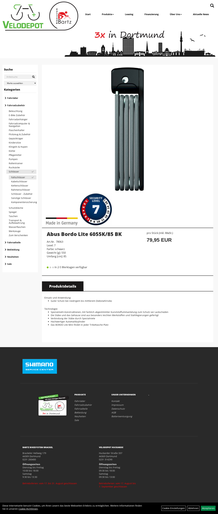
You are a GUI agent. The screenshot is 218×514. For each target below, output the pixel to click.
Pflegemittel (15, 155)
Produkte (107, 14)
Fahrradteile (14, 242)
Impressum (117, 404)
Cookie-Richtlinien (28, 508)
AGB (113, 412)
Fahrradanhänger (18, 119)
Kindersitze (15, 142)
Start (88, 14)
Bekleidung (13, 249)
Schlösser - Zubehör (22, 193)
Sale (9, 263)
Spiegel (13, 212)
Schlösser (14, 171)
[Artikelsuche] (212, 5)
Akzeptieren (208, 508)
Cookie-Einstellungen (173, 508)
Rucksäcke (14, 167)
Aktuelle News (201, 14)
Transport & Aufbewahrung (17, 221)
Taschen (13, 216)
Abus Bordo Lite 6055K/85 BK (84, 234)
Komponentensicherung (23, 202)
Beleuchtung (15, 111)
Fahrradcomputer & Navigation (19, 125)
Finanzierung (151, 14)
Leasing (129, 14)
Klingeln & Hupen (18, 146)
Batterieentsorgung (121, 416)
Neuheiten (13, 256)
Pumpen (13, 159)
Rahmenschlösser (20, 189)
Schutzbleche (16, 207)
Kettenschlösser (19, 185)
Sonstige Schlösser (21, 198)
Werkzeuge (15, 231)
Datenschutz (118, 408)
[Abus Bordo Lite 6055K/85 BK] (127, 129)
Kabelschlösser (19, 181)
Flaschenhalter (17, 130)
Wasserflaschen (17, 226)
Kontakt (115, 401)
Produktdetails (62, 286)
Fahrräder (12, 98)
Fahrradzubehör (16, 105)
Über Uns (175, 14)
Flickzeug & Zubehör (19, 134)
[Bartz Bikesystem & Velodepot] (40, 16)
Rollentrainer (16, 163)
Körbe (12, 150)
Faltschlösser (18, 177)
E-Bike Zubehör (17, 115)
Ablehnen (193, 508)
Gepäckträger (16, 138)
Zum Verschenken (18, 235)
